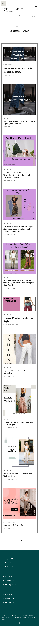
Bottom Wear (9, 65)
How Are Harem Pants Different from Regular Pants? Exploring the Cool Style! (18, 282)
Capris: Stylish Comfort (14, 525)
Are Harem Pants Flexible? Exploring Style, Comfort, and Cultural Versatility (16, 175)
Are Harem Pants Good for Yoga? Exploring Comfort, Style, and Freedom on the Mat (18, 228)
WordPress (28, 617)
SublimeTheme (13, 617)
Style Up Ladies (12, 9)
